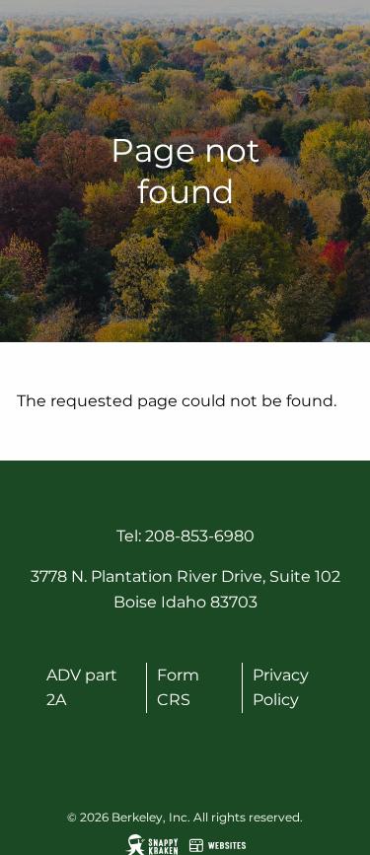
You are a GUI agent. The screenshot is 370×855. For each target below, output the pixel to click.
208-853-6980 (200, 536)
